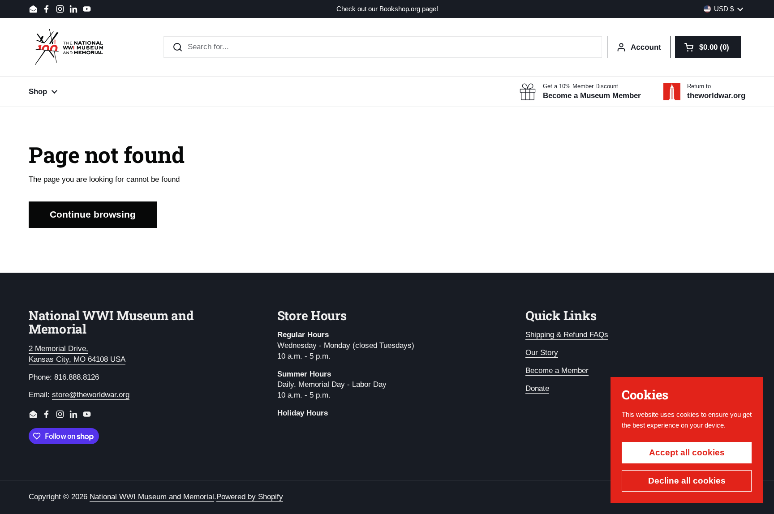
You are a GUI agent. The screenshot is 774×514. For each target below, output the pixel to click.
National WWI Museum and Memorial (152, 497)
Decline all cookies (687, 480)
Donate (537, 388)
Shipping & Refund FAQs (566, 334)
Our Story (541, 352)
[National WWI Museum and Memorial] (69, 47)
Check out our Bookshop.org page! (387, 9)
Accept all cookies (687, 452)
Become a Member (557, 370)
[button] (708, 47)
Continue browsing (93, 214)
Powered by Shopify (249, 497)
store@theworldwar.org (90, 394)
